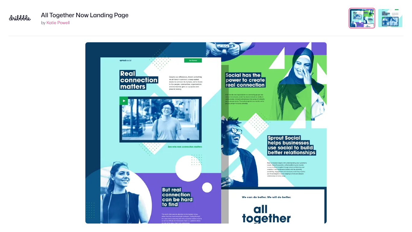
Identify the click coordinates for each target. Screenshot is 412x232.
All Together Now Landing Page (84, 15)
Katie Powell (58, 22)
